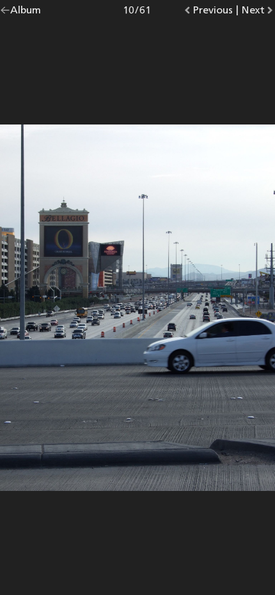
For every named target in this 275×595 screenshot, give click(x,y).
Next (258, 12)
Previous (212, 12)
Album (25, 12)
